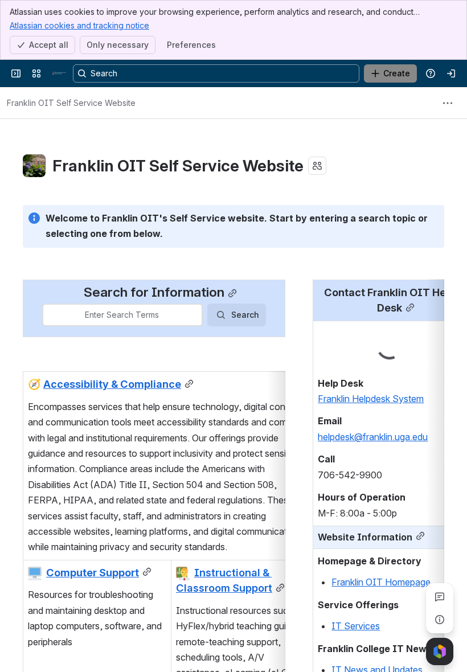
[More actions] (448, 103)
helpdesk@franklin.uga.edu (373, 436)
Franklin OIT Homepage (381, 582)
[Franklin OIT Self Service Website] (59, 73)
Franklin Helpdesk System (371, 398)
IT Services (355, 626)
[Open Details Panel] (440, 619)
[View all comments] (440, 597)
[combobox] (50, 315)
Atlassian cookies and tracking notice (79, 25)
